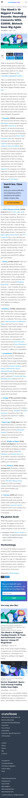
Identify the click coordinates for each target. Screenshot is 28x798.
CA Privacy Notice (6, 736)
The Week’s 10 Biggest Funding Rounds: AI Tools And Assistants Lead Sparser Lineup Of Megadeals (13, 637)
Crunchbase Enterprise (7, 763)
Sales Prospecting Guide (8, 789)
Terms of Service (6, 728)
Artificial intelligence (7, 625)
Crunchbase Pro (6, 760)
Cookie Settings (5, 730)
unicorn (7, 577)
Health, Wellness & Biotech (8, 7)
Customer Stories (6, 768)
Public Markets (19, 678)
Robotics (3, 628)
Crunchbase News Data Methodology (11, 722)
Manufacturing (20, 627)
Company (4, 743)
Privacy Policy (5, 725)
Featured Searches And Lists (9, 778)
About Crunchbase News (8, 720)
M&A (13, 678)
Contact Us (4, 753)
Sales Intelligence (6, 786)
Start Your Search (14, 202)
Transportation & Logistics (8, 630)
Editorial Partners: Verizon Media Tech (11, 717)
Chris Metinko (4, 30)
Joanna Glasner (5, 645)
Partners (4, 748)
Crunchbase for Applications (8, 766)
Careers (4, 745)
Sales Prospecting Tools (7, 791)
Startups (18, 7)
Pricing (3, 771)
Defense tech (17, 625)
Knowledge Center (6, 781)
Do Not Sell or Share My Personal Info (11, 733)
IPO (10, 678)
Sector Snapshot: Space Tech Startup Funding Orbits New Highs (12, 684)
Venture (24, 7)
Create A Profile (5, 783)
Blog (3, 751)
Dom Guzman (14, 573)
